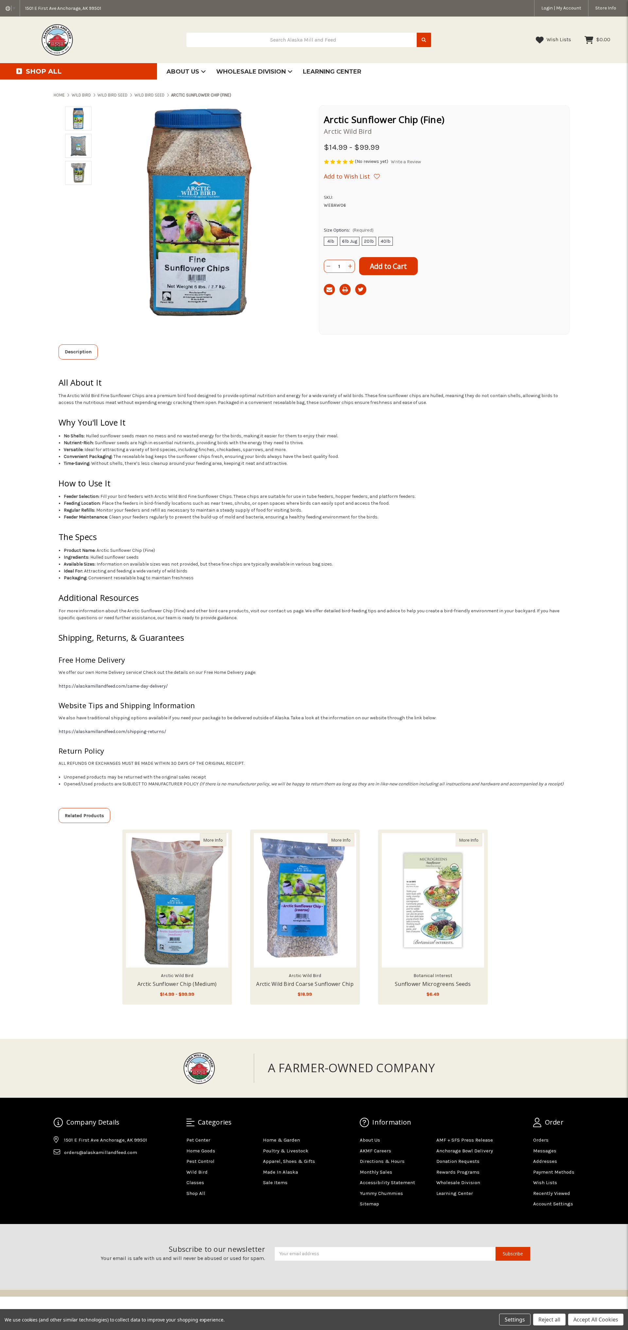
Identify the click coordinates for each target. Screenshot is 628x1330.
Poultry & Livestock (285, 1151)
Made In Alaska (280, 1172)
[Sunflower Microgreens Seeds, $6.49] (433, 900)
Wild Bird (197, 1172)
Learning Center (332, 71)
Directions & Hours (382, 1161)
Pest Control (200, 1161)
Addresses (545, 1161)
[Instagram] (71, 1168)
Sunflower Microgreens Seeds (433, 984)
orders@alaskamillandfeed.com (100, 1152)
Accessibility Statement (387, 1182)
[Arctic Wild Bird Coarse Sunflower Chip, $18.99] (305, 900)
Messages (544, 1151)
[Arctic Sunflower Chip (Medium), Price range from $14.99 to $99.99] (177, 900)
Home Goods (200, 1151)
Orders (541, 1140)
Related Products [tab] (84, 815)
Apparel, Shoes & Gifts (289, 1161)
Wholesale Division (252, 71)
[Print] (345, 289)
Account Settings (553, 1204)
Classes (195, 1182)
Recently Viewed (551, 1193)
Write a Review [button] (406, 162)
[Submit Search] (424, 40)
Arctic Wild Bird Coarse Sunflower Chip (305, 984)
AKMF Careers (375, 1151)
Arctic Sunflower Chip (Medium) (177, 984)
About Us (183, 71)
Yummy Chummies (381, 1193)
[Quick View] (219, 839)
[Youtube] (83, 1168)
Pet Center (198, 1140)
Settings (515, 1319)
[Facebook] (58, 1168)
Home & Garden (281, 1140)
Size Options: (348, 230)
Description (78, 352)
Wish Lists (558, 39)
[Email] (329, 289)
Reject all (549, 1319)
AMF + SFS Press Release (464, 1140)
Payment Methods (553, 1172)
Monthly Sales (376, 1172)
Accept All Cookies (595, 1319)
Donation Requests (458, 1161)
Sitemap (369, 1204)
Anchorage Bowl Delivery (464, 1151)
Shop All (195, 1193)
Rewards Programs (458, 1172)
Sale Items (275, 1182)
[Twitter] (360, 289)
